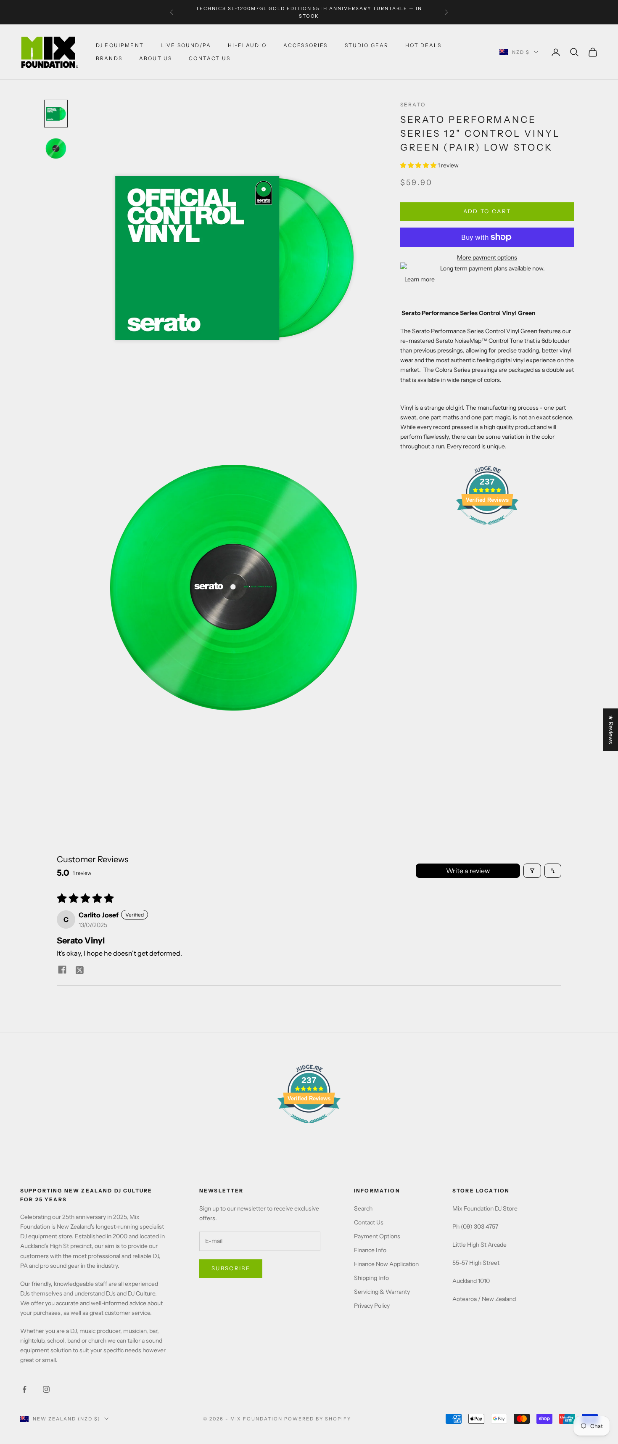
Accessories (305, 45)
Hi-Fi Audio (247, 45)
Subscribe (230, 1268)
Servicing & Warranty (382, 1292)
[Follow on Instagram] (46, 1389)
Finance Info (370, 1250)
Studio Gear (367, 45)
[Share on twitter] (79, 969)
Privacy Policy (372, 1305)
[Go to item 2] (56, 148)
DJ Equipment (120, 45)
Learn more (419, 279)
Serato (412, 104)
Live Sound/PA (186, 45)
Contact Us (368, 1222)
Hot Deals (423, 45)
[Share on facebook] (62, 969)
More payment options (487, 257)
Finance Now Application (386, 1264)
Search (363, 1208)
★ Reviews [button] (611, 729)
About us (155, 58)
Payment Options (377, 1236)
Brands (109, 58)
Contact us (209, 58)
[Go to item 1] (56, 113)
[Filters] (532, 871)
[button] (419, 166)
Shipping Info (371, 1278)
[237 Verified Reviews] (487, 529)
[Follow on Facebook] (24, 1389)
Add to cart (487, 211)
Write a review (468, 870)
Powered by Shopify (317, 1419)
